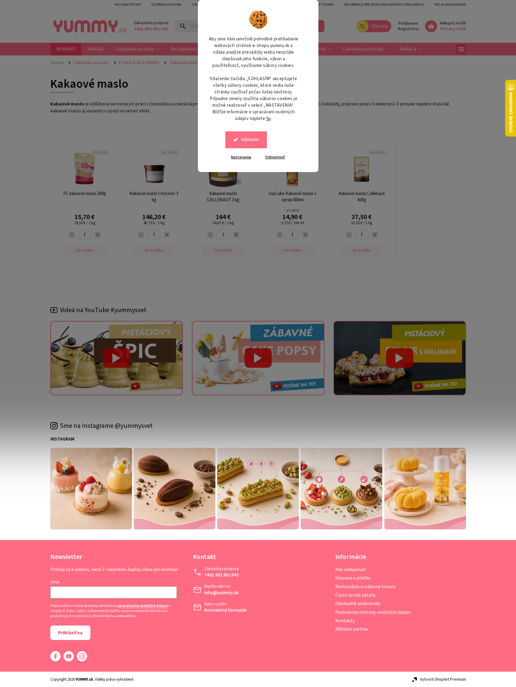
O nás (196, 4)
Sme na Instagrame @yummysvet (106, 426)
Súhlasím (250, 139)
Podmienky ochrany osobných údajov (373, 612)
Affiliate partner (352, 629)
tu (268, 118)
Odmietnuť (275, 157)
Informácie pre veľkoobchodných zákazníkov (384, 4)
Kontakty (345, 620)
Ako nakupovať (350, 569)
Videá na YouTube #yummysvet (103, 310)
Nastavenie (241, 157)
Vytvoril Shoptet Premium (443, 679)
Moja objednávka (450, 4)
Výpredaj (379, 26)
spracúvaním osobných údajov (142, 606)
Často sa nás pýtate (355, 595)
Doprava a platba (166, 4)
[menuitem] (65, 49)
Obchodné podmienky (357, 603)
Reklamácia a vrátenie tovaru (365, 586)
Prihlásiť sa (70, 632)
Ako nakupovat (127, 4)
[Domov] (59, 62)
